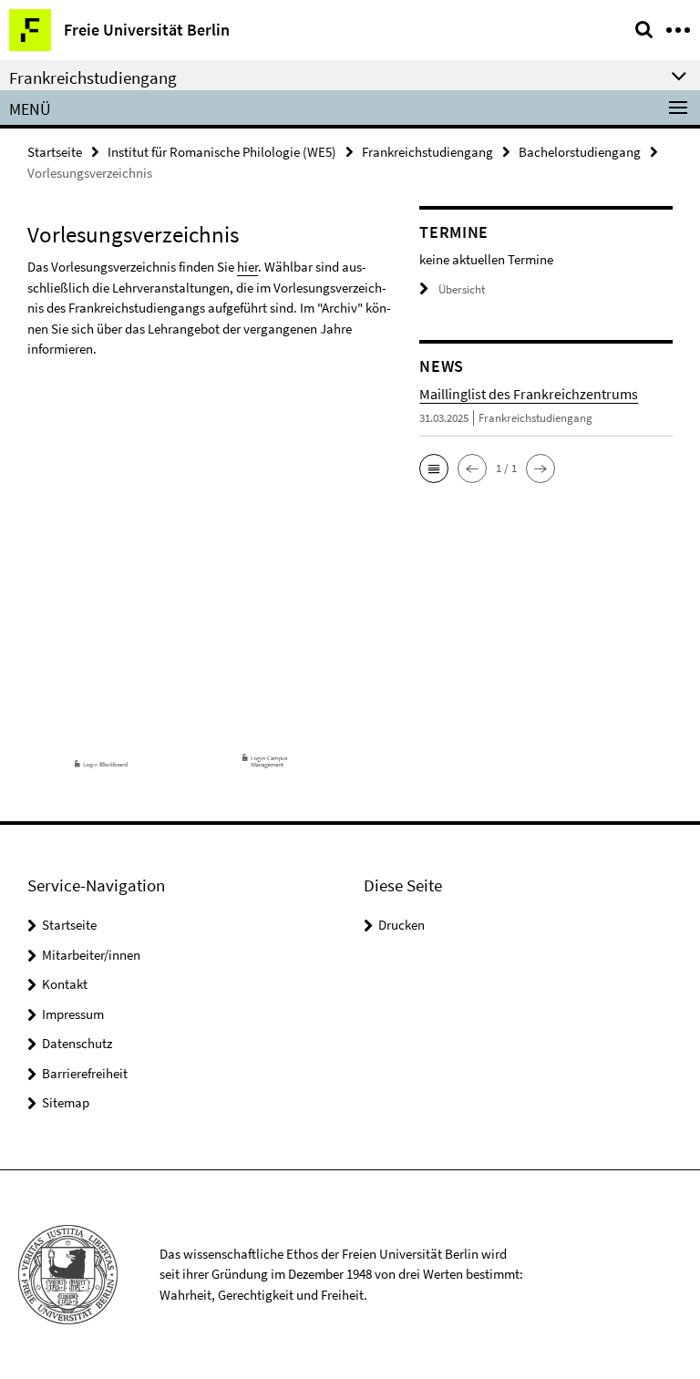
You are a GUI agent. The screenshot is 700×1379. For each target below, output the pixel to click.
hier (247, 266)
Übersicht (461, 289)
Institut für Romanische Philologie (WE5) (222, 151)
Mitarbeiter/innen (91, 954)
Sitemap (65, 1102)
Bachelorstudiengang (580, 151)
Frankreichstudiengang (427, 151)
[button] (433, 468)
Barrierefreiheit (85, 1073)
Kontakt (65, 984)
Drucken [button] (401, 924)
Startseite (54, 151)
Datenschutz (77, 1043)
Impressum (73, 1014)
